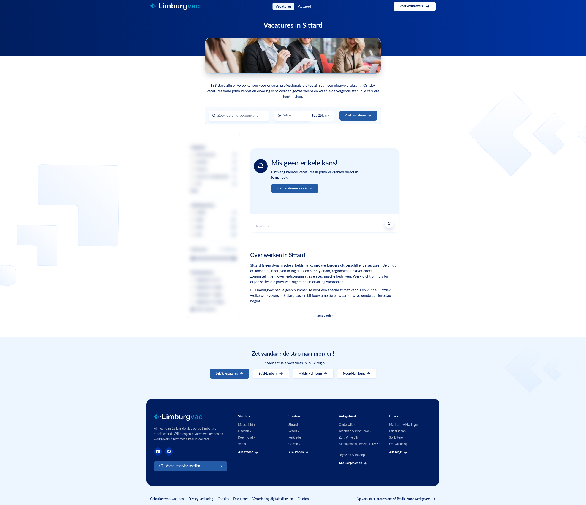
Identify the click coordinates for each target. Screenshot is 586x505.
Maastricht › (246, 425)
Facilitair (202, 162)
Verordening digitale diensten (272, 499)
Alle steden (245, 452)
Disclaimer (240, 499)
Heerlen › (244, 431)
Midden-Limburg (310, 373)
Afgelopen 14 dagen (210, 302)
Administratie (205, 155)
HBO (199, 227)
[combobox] (241, 115)
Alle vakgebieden (350, 463)
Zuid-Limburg (268, 373)
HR (198, 184)
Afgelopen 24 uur (208, 280)
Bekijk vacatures (226, 373)
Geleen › (294, 444)
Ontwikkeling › (399, 444)
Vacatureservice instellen (183, 466)
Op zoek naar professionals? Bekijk (393, 499)
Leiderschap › (398, 431)
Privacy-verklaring (200, 499)
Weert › (293, 431)
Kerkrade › (295, 437)
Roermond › (246, 437)
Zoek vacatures (355, 115)
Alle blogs (395, 452)
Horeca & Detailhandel (212, 176)
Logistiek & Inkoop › (353, 455)
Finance (201, 169)
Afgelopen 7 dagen (209, 294)
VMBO (201, 212)
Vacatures (283, 6)
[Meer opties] (389, 223)
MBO (200, 220)
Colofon (303, 499)
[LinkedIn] (158, 451)
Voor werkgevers (411, 6)
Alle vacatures (206, 309)
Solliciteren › (397, 437)
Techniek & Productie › (355, 431)
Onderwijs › (347, 425)
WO (199, 234)
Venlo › (243, 444)
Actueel (304, 6)
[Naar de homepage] (178, 6)
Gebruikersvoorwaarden (167, 499)
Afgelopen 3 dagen (209, 287)
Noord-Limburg (354, 373)
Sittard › (294, 425)
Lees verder (325, 316)
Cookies (223, 499)
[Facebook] (169, 451)
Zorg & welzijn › (350, 437)
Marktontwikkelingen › (405, 425)
